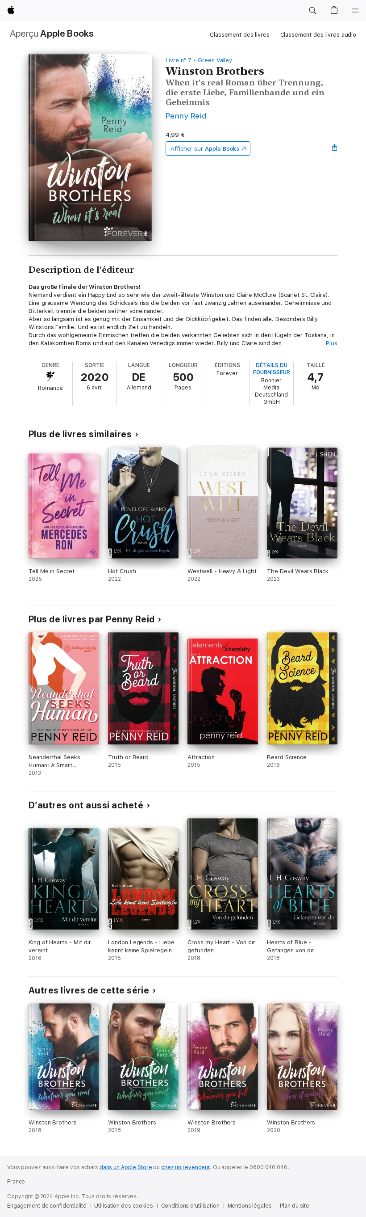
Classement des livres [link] (239, 34)
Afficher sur (205, 148)
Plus (331, 343)
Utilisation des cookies (123, 1206)
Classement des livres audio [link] (318, 34)
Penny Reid (186, 115)
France (16, 1182)
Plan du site (295, 1206)
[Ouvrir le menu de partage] (335, 148)
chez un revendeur (185, 1167)
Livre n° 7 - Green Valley (199, 60)
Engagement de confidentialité (47, 1206)
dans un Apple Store (126, 1167)
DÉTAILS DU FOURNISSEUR (271, 369)
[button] (312, 10)
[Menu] (355, 10)
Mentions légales (250, 1206)
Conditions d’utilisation (190, 1206)
